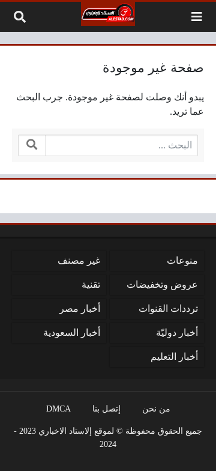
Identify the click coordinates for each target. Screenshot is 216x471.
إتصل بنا (106, 408)
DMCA (58, 408)
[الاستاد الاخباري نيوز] (108, 14)
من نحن (156, 408)
